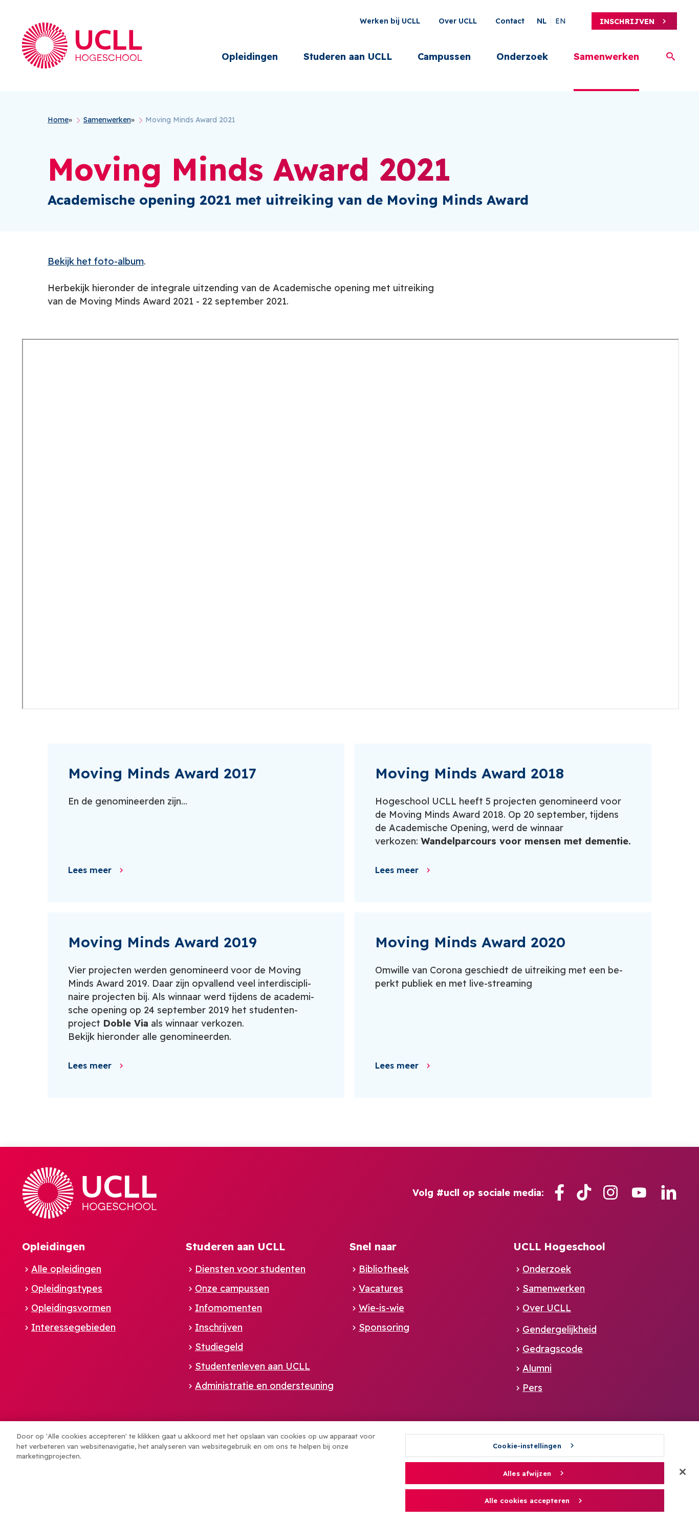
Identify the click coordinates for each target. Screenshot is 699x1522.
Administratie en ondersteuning (264, 1385)
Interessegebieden (73, 1327)
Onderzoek (522, 56)
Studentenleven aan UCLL (252, 1366)
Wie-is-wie (381, 1308)
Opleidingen (250, 56)
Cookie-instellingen (527, 1446)
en (560, 21)
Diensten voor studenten (250, 1269)
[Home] (82, 46)
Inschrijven (627, 21)
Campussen (444, 56)
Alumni (537, 1368)
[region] (349, 1471)
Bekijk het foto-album (96, 261)
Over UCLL (458, 21)
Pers (532, 1388)
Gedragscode (552, 1349)
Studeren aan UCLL (347, 56)
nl (542, 21)
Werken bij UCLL (390, 21)
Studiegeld (219, 1347)
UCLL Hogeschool (559, 1246)
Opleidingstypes (66, 1288)
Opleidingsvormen (71, 1308)
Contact (510, 21)
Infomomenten (228, 1308)
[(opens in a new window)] (559, 1192)
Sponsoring (384, 1327)
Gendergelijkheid (559, 1329)
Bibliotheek (384, 1269)
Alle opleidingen (66, 1269)
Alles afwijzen (527, 1473)
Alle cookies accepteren (527, 1501)
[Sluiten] (682, 1472)
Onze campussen (232, 1288)
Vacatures (381, 1288)
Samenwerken (606, 56)
